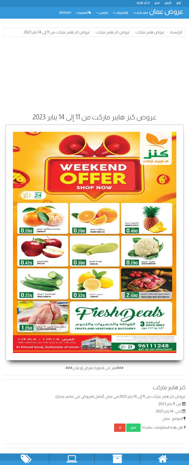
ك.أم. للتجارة (143, 2)
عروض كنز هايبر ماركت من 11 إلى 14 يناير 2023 (57, 32)
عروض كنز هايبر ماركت (113, 32)
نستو (157, 2)
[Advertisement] (94, 73)
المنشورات (82, 12)
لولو (178, 2)
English (65, 12)
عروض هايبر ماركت (150, 32)
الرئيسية (176, 32)
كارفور (168, 2)
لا (120, 427)
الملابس (103, 12)
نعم (133, 427)
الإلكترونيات (121, 12)
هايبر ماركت (141, 12)
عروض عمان (166, 11)
